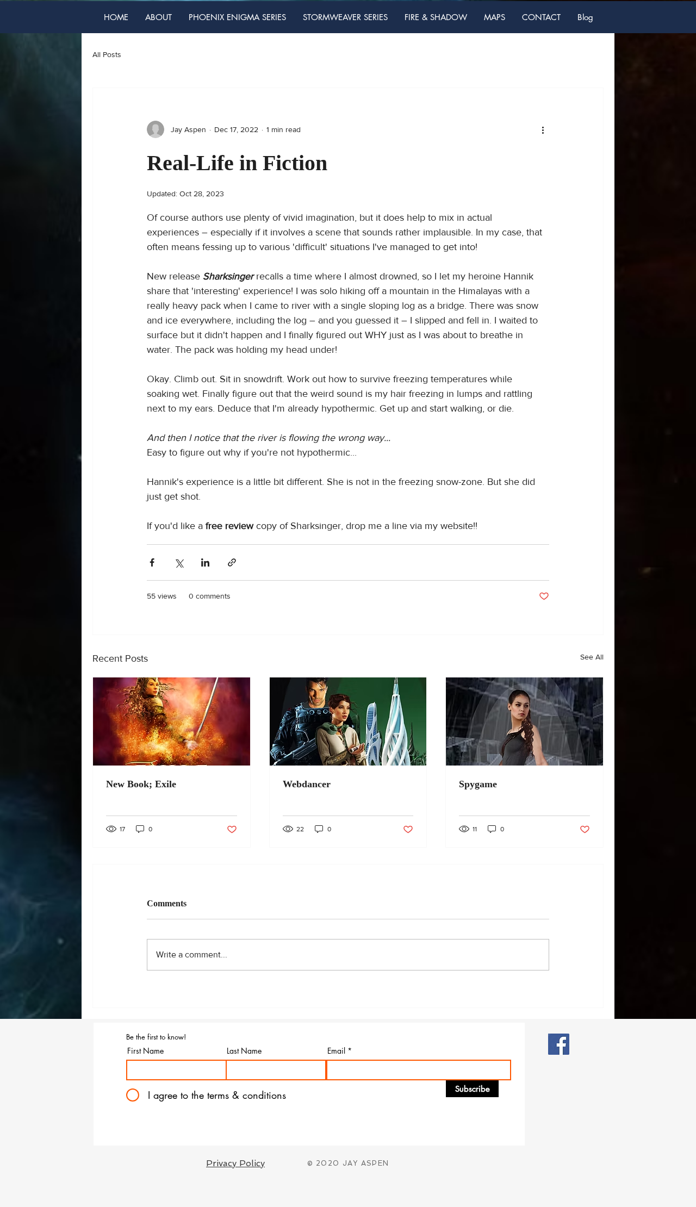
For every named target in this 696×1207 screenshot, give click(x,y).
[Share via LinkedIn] (205, 562)
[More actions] (542, 129)
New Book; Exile (141, 784)
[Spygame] (524, 721)
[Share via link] (232, 562)
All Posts (106, 54)
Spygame (478, 784)
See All (592, 656)
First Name (145, 1051)
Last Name (244, 1051)
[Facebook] (558, 1044)
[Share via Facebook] (152, 562)
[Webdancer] (348, 721)
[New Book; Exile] (171, 721)
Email (336, 1051)
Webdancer (307, 784)
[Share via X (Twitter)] (178, 562)
